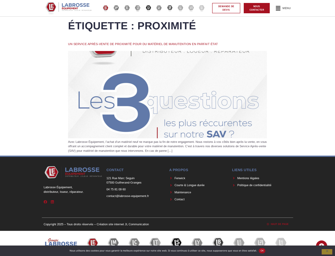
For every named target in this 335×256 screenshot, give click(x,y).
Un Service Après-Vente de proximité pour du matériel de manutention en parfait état (143, 44)
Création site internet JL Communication (123, 224)
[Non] (327, 252)
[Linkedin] (52, 202)
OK (262, 250)
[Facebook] (45, 202)
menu (286, 8)
